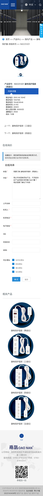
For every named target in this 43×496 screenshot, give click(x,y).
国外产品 (35, 493)
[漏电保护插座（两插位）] (21, 315)
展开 (41, 31)
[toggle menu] (13, 5)
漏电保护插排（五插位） (21, 424)
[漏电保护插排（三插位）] (21, 346)
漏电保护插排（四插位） (21, 392)
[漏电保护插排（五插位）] (21, 408)
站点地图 (29, 491)
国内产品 (28, 39)
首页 (8, 39)
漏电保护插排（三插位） (21, 361)
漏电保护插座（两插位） (21, 330)
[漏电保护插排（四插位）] (21, 377)
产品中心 (17, 39)
